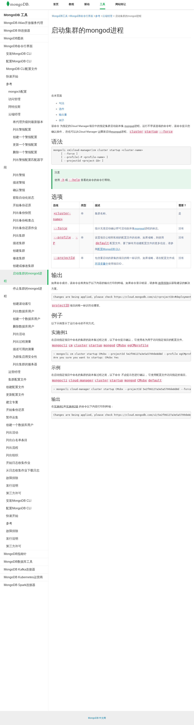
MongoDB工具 (60, 16)
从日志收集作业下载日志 (21, 470)
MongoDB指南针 (15, 553)
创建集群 (14, 250)
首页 (56, 4)
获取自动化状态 (19, 197)
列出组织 (11, 455)
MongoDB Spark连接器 (19, 585)
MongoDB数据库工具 (18, 561)
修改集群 (14, 258)
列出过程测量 (17, 341)
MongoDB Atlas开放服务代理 (23, 22)
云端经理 (12, 114)
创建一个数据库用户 (22, 318)
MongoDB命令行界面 (18, 46)
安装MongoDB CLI (17, 53)
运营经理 (12, 371)
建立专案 (11, 402)
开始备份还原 (17, 205)
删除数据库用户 (19, 326)
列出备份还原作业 (20, 228)
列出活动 (14, 334)
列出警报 (14, 175)
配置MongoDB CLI (17, 61)
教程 (71, 4)
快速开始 (11, 76)
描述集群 (14, 243)
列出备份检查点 (19, 220)
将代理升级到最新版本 (23, 121)
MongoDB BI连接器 (17, 30)
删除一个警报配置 (20, 152)
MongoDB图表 (13, 38)
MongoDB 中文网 (97, 718)
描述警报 (14, 182)
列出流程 (11, 447)
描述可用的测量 (19, 349)
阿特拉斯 (12, 106)
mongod (129, 125)
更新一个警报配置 (20, 144)
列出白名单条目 (15, 440)
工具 (102, 4)
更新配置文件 (14, 394)
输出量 (63, 114)
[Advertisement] (32, 647)
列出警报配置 (17, 129)
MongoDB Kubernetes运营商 (23, 577)
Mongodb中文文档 (21, 5)
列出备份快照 (17, 212)
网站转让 (120, 4)
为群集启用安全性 (20, 356)
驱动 (87, 4)
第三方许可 (12, 493)
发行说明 (11, 485)
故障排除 (11, 478)
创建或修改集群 (19, 265)
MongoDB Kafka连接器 (19, 569)
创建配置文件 (14, 387)
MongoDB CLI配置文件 (20, 68)
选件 (61, 108)
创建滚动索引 (17, 303)
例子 (61, 120)
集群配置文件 (15, 379)
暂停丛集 (11, 417)
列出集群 (14, 235)
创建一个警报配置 (20, 137)
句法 (61, 103)
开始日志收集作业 (17, 462)
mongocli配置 (15, 91)
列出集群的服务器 (20, 364)
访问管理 (12, 99)
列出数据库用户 (19, 311)
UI (99, 131)
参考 (8, 84)
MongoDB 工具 (16, 15)
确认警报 (14, 190)
